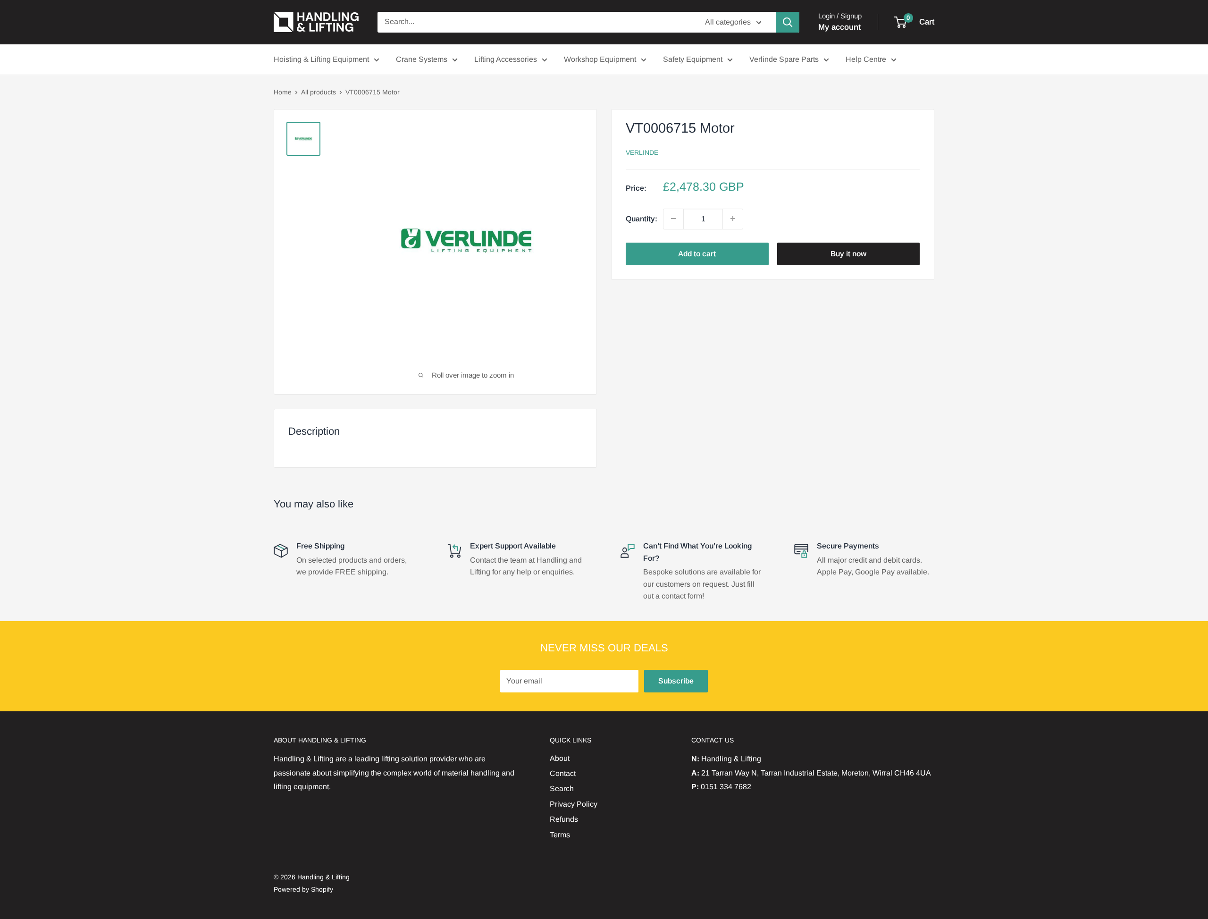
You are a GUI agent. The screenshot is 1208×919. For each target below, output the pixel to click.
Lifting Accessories (505, 59)
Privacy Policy (573, 804)
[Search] (787, 22)
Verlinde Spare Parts (784, 59)
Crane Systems (421, 59)
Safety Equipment (692, 59)
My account (839, 27)
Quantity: (641, 219)
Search (562, 788)
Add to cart (697, 253)
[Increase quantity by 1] (733, 218)
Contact (563, 773)
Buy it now (848, 253)
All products (318, 92)
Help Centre (866, 59)
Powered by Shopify (303, 889)
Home (283, 92)
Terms (560, 835)
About (560, 758)
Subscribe (676, 681)
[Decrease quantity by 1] (673, 218)
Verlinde (642, 152)
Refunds (564, 819)
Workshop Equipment (600, 59)
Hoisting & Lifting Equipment (321, 59)
